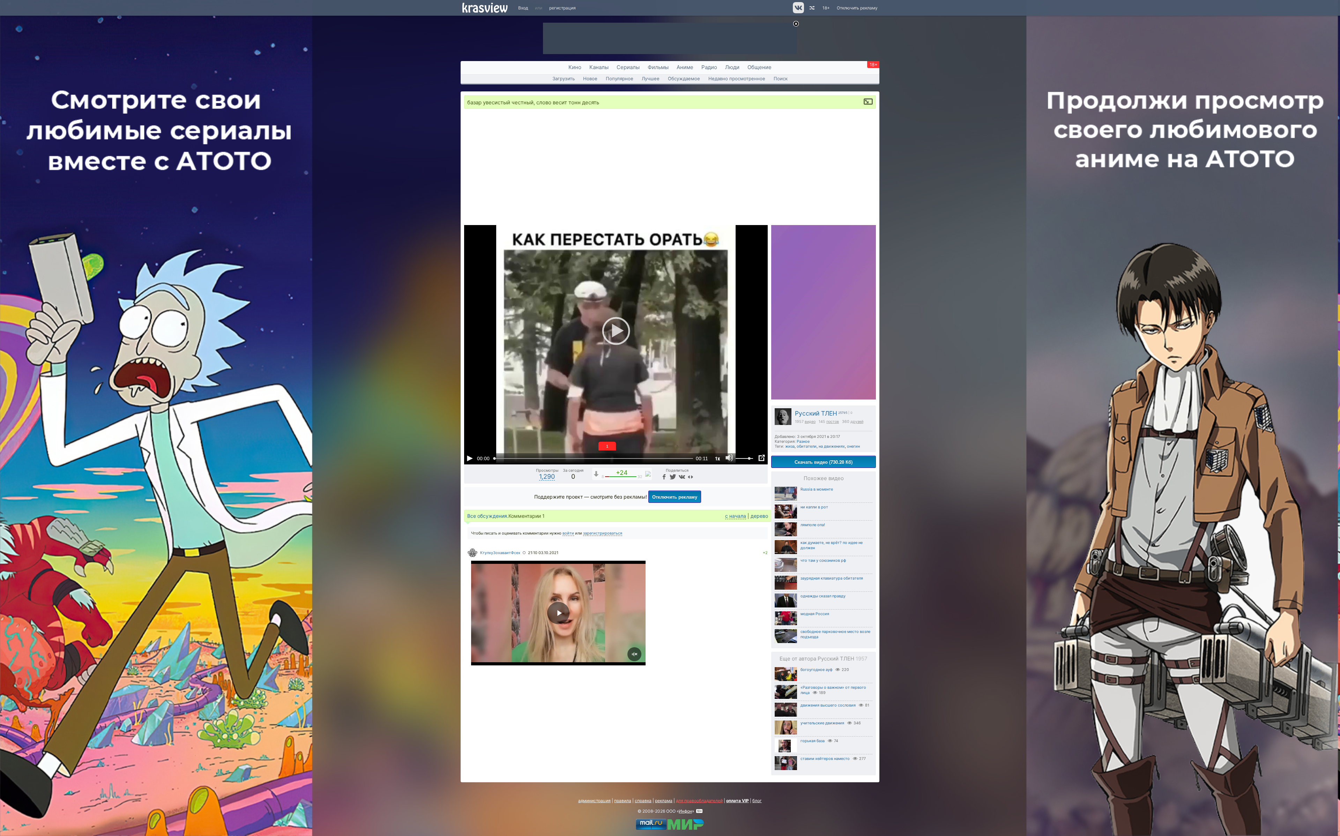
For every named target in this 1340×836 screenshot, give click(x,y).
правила (622, 800)
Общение (759, 67)
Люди (732, 67)
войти (568, 533)
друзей (856, 421)
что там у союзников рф (823, 560)
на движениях (832, 446)
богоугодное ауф (816, 669)
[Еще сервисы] (690, 476)
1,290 (547, 476)
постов (832, 421)
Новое (590, 78)
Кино (574, 67)
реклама (663, 800)
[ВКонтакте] (681, 476)
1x (717, 458)
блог (757, 800)
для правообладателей (699, 800)
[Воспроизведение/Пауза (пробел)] (470, 458)
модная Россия (815, 613)
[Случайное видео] (811, 8)
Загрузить (563, 78)
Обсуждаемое (684, 78)
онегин (853, 446)
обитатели (807, 446)
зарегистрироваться (602, 533)
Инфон (685, 811)
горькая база (813, 740)
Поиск (781, 78)
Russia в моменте (817, 489)
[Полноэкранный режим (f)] (761, 458)
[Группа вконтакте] (798, 11)
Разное (803, 441)
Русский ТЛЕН (816, 413)
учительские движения (822, 723)
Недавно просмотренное (736, 78)
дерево (759, 516)
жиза (790, 446)
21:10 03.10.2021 (543, 552)
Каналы (599, 67)
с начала (735, 516)
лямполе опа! (813, 524)
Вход (523, 7)
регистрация (562, 7)
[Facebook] (664, 476)
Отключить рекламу (857, 7)
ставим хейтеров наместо (825, 758)
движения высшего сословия (828, 705)
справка (643, 800)
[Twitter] (672, 476)
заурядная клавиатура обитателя (832, 578)
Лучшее (651, 78)
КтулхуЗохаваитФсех (500, 552)
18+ (826, 7)
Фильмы (658, 67)
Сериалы (628, 67)
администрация (594, 800)
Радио (709, 67)
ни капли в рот (814, 507)
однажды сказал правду (823, 596)
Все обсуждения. (487, 516)
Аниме (685, 67)
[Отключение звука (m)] (729, 458)
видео (810, 421)
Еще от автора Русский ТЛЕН (824, 658)
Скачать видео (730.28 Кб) (824, 461)
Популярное (619, 78)
